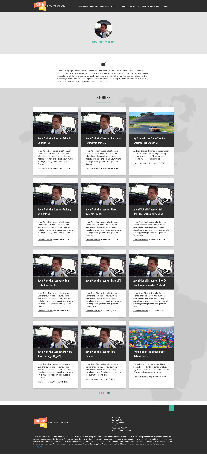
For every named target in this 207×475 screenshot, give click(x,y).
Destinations (115, 6)
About (144, 6)
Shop (138, 6)
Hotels (132, 6)
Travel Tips (94, 6)
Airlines (125, 6)
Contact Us (117, 420)
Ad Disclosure (153, 6)
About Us (116, 417)
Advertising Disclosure (121, 431)
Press (114, 425)
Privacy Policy (118, 423)
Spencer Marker (45, 169)
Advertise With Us (120, 428)
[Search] (172, 6)
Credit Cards (83, 6)
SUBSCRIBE (164, 6)
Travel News (104, 6)
